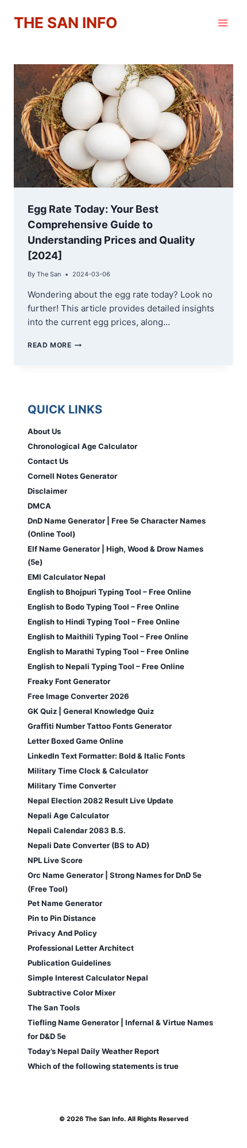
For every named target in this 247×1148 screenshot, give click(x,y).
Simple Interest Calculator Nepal (88, 977)
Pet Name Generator (65, 903)
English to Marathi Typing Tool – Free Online (108, 651)
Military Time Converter (72, 785)
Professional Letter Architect (81, 947)
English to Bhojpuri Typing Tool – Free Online (109, 591)
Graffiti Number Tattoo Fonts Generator (100, 726)
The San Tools (54, 1007)
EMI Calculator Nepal (67, 576)
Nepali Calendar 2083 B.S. (77, 830)
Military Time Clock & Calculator (88, 770)
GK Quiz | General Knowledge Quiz (91, 711)
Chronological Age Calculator (82, 446)
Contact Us (48, 461)
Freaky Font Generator (69, 681)
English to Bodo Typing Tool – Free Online (103, 606)
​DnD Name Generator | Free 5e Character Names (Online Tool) (117, 527)
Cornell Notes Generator (72, 476)
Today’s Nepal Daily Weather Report (93, 1051)
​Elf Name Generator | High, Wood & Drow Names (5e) (115, 555)
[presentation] (123, 126)
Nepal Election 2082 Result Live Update (100, 800)
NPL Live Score (55, 860)
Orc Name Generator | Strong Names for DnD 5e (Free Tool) (115, 881)
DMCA (39, 505)
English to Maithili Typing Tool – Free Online (108, 636)
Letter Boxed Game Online (76, 740)
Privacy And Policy (62, 933)
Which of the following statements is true (103, 1066)
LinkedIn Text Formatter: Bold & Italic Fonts (106, 755)
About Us (44, 431)
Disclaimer (47, 490)
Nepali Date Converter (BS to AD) (88, 845)
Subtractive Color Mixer (71, 992)
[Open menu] (222, 23)
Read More (55, 345)
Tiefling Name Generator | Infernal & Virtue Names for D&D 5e (120, 1029)
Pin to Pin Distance (62, 918)
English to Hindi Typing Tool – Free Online (104, 621)
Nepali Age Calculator (68, 815)
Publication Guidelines (69, 962)
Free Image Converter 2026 (78, 696)
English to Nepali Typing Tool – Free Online (106, 666)
